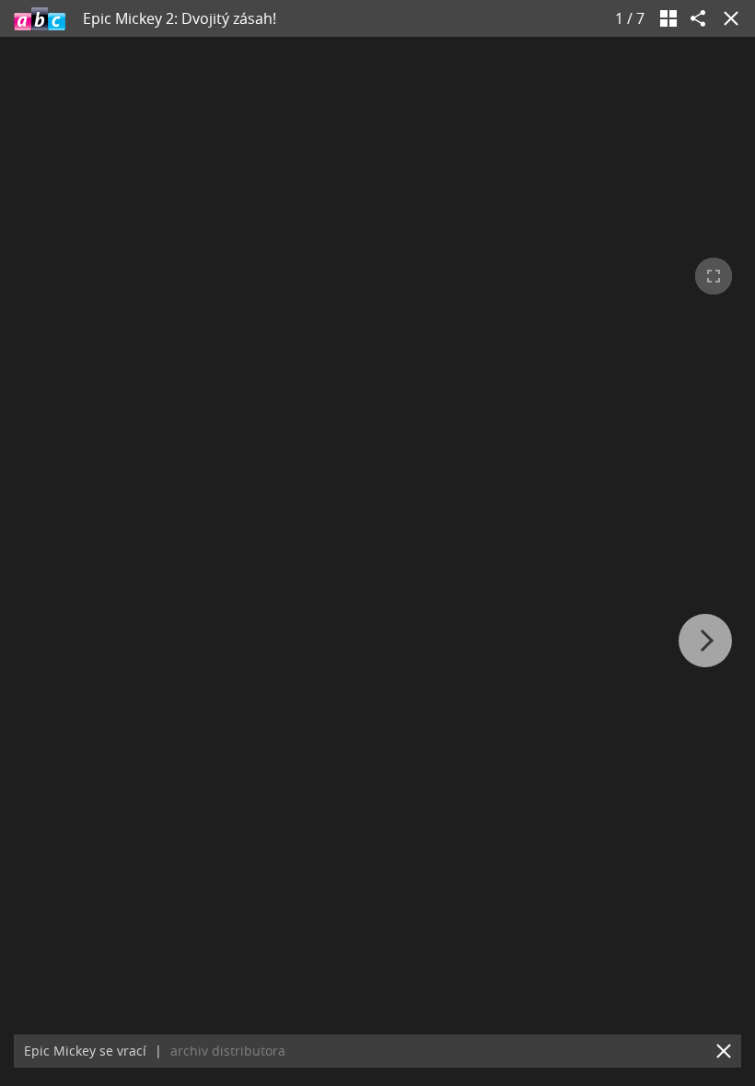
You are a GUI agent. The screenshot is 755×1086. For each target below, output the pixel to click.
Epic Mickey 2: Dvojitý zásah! (179, 18)
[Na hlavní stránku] (39, 18)
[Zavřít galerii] (727, 18)
